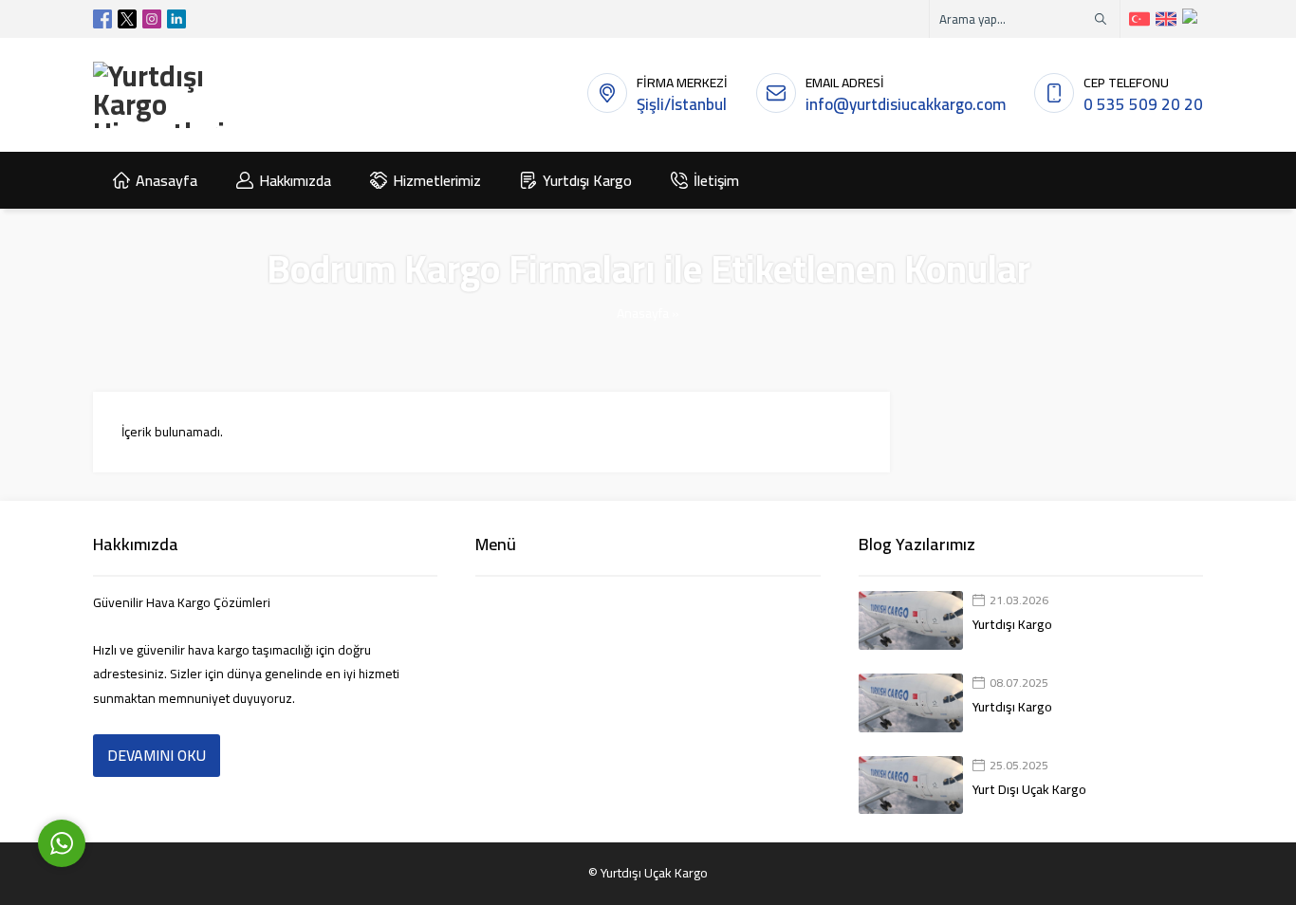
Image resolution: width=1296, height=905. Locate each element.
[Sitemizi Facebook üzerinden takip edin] (102, 18)
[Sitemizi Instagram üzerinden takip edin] (151, 18)
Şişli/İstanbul (682, 104)
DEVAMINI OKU (156, 755)
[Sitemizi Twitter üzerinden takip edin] (127, 18)
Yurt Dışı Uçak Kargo (1029, 789)
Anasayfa (643, 313)
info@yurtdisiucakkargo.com (905, 104)
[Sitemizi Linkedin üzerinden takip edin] (176, 18)
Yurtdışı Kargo (1012, 624)
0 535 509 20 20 (1143, 104)
